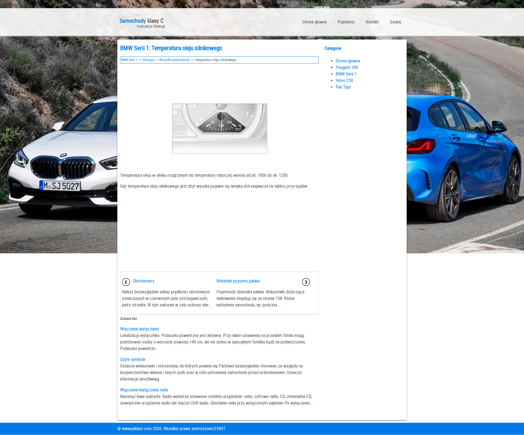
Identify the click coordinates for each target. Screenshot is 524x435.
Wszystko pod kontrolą (174, 60)
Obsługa (148, 60)
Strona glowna (314, 22)
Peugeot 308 (347, 67)
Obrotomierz (143, 281)
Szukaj (395, 22)
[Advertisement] (219, 81)
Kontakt (372, 22)
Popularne (346, 22)
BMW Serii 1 (129, 60)
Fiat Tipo (343, 87)
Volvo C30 (344, 80)
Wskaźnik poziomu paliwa (238, 281)
